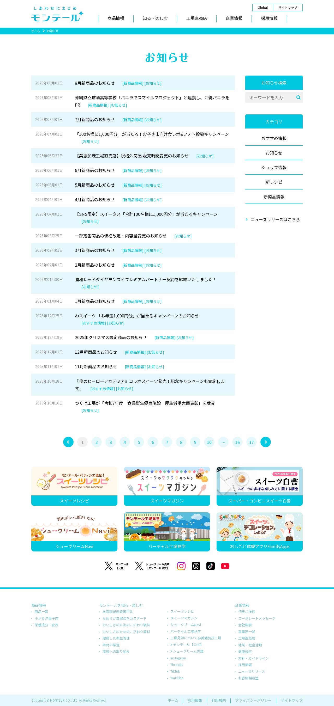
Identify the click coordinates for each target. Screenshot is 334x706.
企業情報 (234, 18)
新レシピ (274, 182)
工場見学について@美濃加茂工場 (195, 637)
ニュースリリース (251, 671)
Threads (176, 664)
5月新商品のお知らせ (98, 185)
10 (209, 442)
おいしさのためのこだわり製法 (126, 624)
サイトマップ (287, 7)
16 (237, 442)
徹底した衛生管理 (116, 638)
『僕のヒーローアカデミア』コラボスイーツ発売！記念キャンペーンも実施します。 (130, 384)
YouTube (176, 677)
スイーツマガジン (184, 618)
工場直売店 (196, 18)
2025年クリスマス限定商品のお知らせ (114, 337)
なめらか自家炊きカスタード (125, 618)
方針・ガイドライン (253, 658)
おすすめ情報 (274, 138)
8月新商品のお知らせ (98, 83)
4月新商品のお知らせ (98, 199)
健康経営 (245, 651)
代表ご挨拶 (246, 611)
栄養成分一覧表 (46, 624)
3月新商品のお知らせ (98, 250)
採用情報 (269, 18)
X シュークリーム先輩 (187, 651)
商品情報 (116, 18)
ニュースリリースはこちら (275, 219)
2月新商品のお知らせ (98, 265)
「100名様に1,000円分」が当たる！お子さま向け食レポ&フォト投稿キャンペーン (132, 137)
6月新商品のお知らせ (98, 170)
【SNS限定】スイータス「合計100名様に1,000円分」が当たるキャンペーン (126, 217)
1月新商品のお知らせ (98, 301)
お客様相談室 (248, 678)
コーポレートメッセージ (257, 618)
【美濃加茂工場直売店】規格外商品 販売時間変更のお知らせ (124, 155)
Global (263, 7)
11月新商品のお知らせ (99, 366)
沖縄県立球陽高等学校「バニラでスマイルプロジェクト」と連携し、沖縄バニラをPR (132, 101)
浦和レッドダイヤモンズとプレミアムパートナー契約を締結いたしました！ (126, 282)
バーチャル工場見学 (185, 631)
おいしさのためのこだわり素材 (126, 631)
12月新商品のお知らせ (99, 352)
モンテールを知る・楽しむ (121, 605)
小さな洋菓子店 (46, 618)
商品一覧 (41, 611)
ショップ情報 (274, 167)
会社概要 (245, 624)
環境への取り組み (116, 651)
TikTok (175, 671)
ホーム (35, 31)
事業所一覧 (246, 631)
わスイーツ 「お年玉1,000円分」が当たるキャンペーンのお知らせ (117, 319)
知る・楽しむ (155, 18)
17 (251, 442)
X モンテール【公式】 (187, 644)
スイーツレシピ (182, 611)
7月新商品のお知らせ (98, 119)
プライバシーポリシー (253, 700)
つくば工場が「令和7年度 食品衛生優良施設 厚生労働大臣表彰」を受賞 (125, 406)
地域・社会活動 (250, 644)
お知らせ (274, 153)
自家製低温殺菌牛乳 (118, 611)
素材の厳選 (111, 644)
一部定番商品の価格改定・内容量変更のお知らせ (113, 235)
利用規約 (218, 700)
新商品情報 (274, 196)
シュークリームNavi (185, 624)
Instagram (178, 657)
